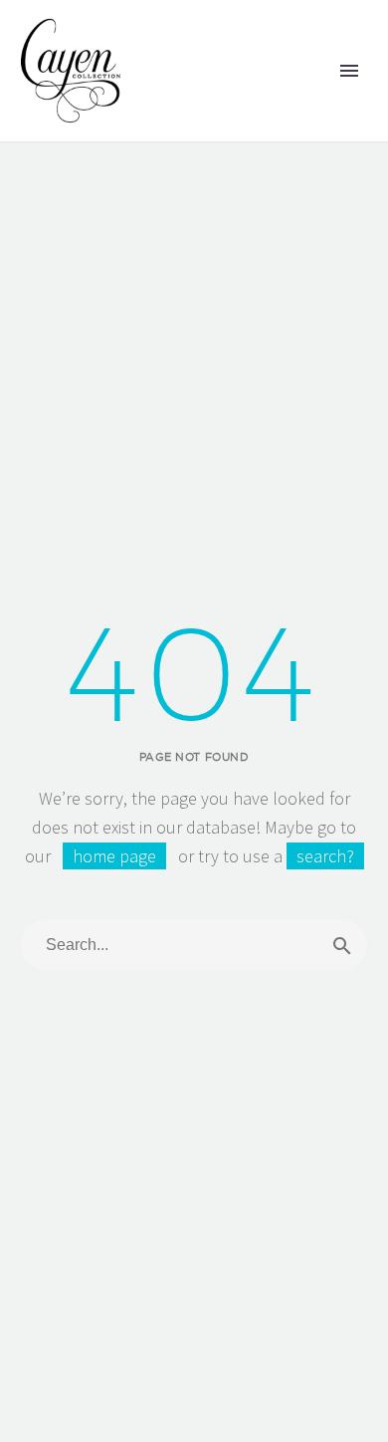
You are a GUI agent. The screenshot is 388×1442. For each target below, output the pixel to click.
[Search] (342, 945)
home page (114, 855)
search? (325, 855)
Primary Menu (349, 71)
